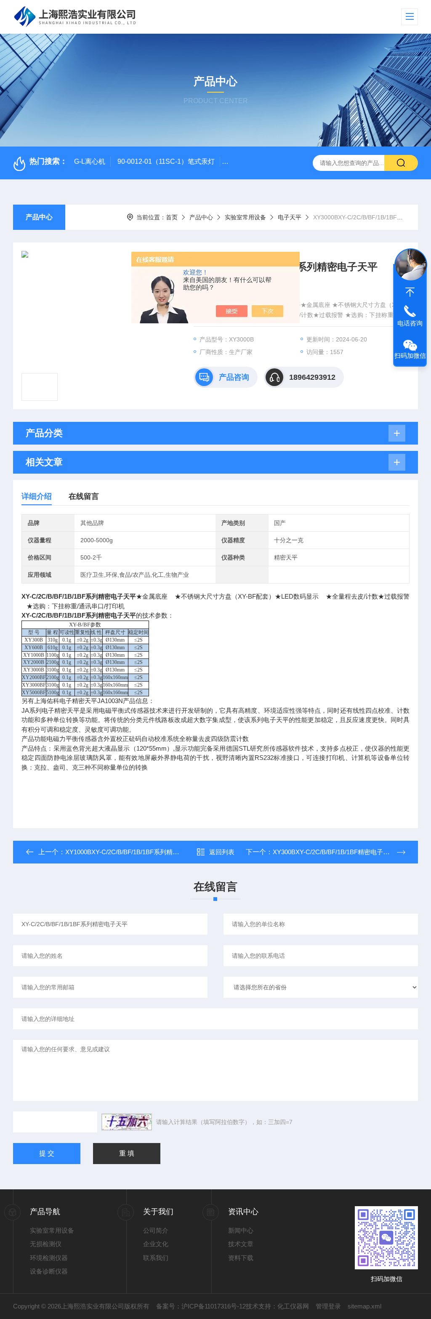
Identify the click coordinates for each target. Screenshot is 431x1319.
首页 (172, 217)
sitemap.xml (364, 1306)
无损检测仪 (45, 1243)
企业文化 (155, 1243)
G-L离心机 (89, 161)
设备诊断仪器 (49, 1271)
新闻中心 (240, 1230)
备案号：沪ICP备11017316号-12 (201, 1306)
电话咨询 (410, 323)
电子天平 (289, 217)
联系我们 (155, 1257)
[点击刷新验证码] (126, 1122)
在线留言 (84, 496)
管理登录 (328, 1306)
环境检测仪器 (49, 1257)
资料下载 (240, 1257)
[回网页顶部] (410, 292)
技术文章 (240, 1243)
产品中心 (39, 217)
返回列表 (221, 851)
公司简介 (155, 1230)
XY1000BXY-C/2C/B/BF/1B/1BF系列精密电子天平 (134, 851)
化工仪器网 (293, 1306)
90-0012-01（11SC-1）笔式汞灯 (166, 161)
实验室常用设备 (245, 217)
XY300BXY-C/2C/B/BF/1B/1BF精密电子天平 (334, 851)
